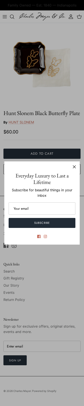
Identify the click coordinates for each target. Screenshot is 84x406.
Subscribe (42, 223)
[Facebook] (38, 236)
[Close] (74, 167)
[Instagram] (45, 236)
